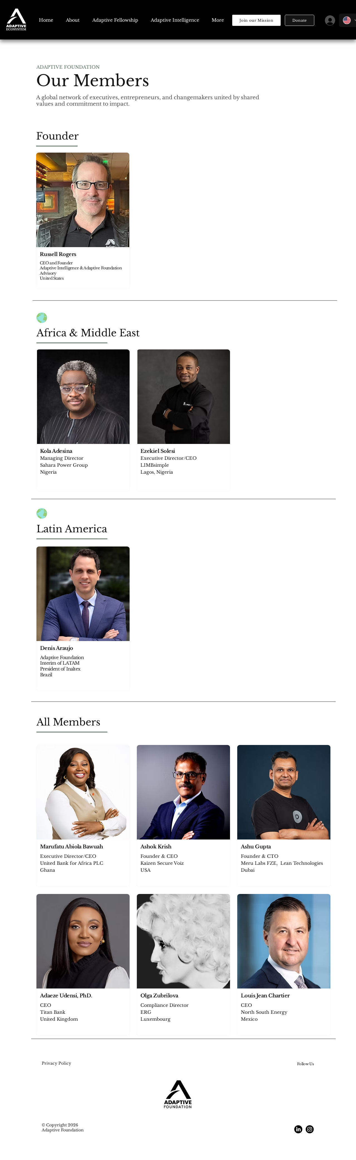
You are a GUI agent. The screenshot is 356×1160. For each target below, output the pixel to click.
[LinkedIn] (298, 1129)
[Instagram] (310, 1129)
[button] (299, 20)
